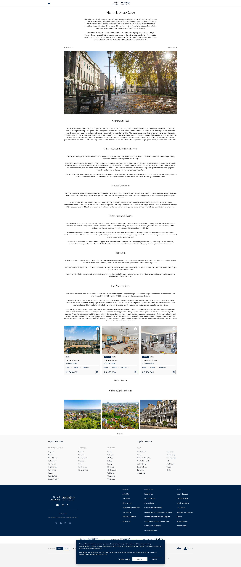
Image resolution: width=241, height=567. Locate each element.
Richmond (110, 467)
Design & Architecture (185, 512)
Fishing (169, 470)
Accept (139, 559)
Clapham (110, 458)
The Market (181, 508)
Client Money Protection (153, 508)
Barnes (109, 452)
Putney (109, 464)
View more (120, 434)
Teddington (111, 473)
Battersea (110, 455)
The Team (126, 498)
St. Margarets (111, 470)
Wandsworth (111, 476)
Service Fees (149, 503)
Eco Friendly (171, 464)
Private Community (143, 461)
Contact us (126, 521)
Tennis (139, 455)
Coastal (169, 467)
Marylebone (52, 470)
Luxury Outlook (182, 494)
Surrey (80, 464)
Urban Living (171, 455)
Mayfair (50, 473)
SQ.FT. (60, 548)
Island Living (141, 473)
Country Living (171, 458)
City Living (170, 452)
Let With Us (148, 494)
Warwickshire (82, 467)
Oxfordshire (81, 461)
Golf (168, 461)
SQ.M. (66, 548)
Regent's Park (52, 476)
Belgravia (51, 452)
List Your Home (149, 498)
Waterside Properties (144, 458)
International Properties (131, 508)
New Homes (126, 503)
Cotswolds (81, 455)
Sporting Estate (142, 467)
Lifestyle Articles (183, 503)
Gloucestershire (83, 458)
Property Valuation (151, 530)
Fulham (109, 461)
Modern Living (141, 464)
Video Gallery (182, 526)
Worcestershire (83, 470)
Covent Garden (53, 458)
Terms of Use (70, 558)
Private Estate (141, 452)
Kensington (52, 464)
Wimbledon (111, 479)
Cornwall (81, 452)
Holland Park (52, 461)
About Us (125, 494)
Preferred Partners (129, 517)
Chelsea (50, 455)
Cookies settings (124, 559)
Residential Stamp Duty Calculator (157, 521)
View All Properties (120, 380)
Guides (179, 517)
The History (126, 512)
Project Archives (170, 558)
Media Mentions (182, 521)
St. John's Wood (53, 479)
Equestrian (140, 470)
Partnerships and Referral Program (157, 517)
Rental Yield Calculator (152, 526)
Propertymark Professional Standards (158, 512)
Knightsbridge (52, 467)
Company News (182, 498)
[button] (49, 3)
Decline (154, 559)
